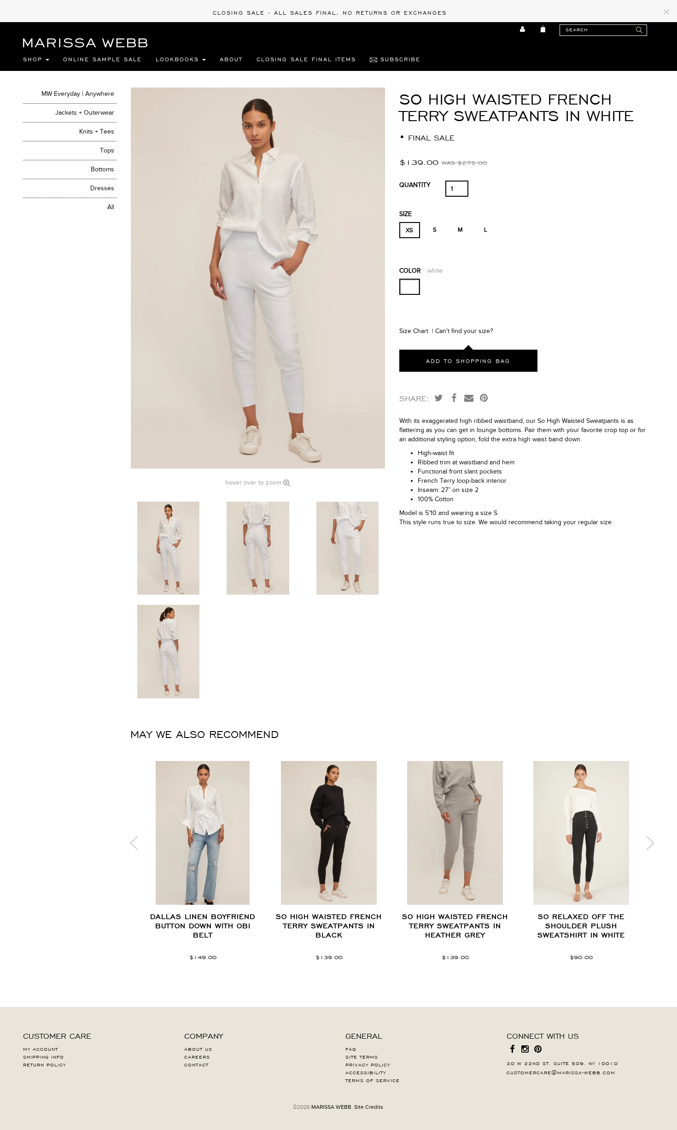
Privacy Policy (367, 1064)
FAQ (350, 1048)
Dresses (102, 188)
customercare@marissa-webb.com (561, 1072)
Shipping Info (43, 1056)
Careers (197, 1056)
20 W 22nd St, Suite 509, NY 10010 (562, 1063)
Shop (34, 59)
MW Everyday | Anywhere (77, 94)
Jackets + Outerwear (84, 113)
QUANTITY (415, 185)
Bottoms (102, 169)
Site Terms (361, 1056)
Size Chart (413, 331)
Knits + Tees (96, 131)
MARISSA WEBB (331, 1107)
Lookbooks (179, 59)
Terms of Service (372, 1080)
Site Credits (368, 1107)
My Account (40, 1048)
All (110, 207)
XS (409, 230)
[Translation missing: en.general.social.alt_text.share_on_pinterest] (484, 397)
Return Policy (44, 1064)
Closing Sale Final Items (306, 59)
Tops (107, 150)
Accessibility (365, 1072)
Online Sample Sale (102, 59)
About (231, 59)
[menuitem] (523, 29)
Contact (196, 1064)
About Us (198, 1048)
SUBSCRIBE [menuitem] (398, 59)
